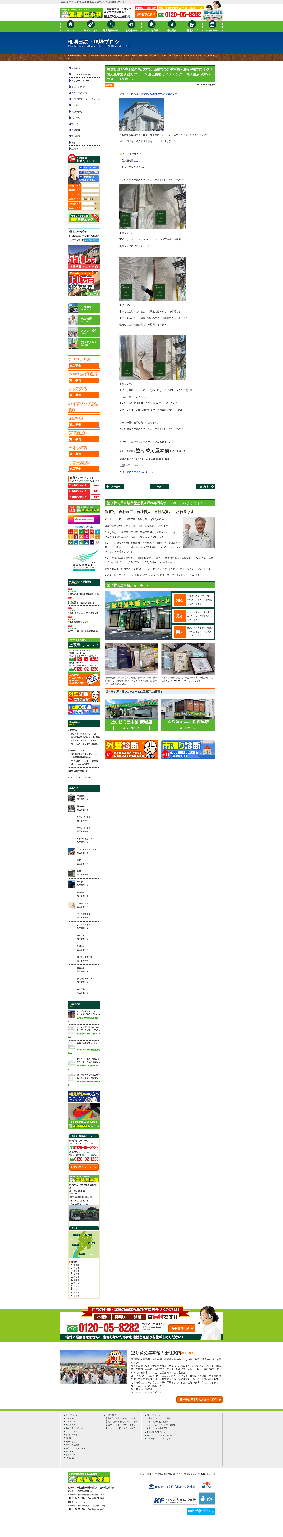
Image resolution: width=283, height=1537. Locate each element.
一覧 (159, 486)
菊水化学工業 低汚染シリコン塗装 (85, 737)
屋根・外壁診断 (72, 1445)
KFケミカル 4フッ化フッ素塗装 (84, 744)
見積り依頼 (77, 111)
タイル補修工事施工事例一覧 (83, 915)
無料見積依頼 (144, 14)
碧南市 (76, 1280)
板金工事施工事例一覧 (82, 969)
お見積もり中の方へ (74, 1428)
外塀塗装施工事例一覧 (82, 948)
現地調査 (75, 136)
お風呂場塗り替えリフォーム (85, 99)
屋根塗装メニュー (154, 1415)
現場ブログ (192, 30)
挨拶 (73, 142)
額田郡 (76, 1289)
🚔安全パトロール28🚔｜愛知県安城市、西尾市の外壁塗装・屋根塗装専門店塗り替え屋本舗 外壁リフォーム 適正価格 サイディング (84, 628)
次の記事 (115, 486)
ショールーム (212, 30)
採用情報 (70, 1438)
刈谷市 (76, 1271)
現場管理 (109, 85)
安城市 (76, 1265)
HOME (70, 30)
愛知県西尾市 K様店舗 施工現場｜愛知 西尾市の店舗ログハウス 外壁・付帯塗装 (84, 591)
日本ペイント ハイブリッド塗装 (84, 740)
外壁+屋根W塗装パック (79, 771)
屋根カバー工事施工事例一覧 (83, 829)
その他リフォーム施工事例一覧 (84, 905)
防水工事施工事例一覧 (82, 937)
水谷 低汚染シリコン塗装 (81, 754)
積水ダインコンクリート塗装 (159, 1435)
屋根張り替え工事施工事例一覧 (84, 959)
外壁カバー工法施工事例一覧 (83, 819)
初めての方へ (90, 30)
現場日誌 (70, 1458)
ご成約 (74, 105)
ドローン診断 (78, 86)
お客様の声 (131, 30)
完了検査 (75, 117)
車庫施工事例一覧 (82, 862)
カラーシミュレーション (76, 1448)
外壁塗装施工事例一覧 (82, 797)
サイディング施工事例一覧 (82, 883)
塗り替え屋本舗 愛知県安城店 (156, 94)
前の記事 (204, 486)
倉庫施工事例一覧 (82, 872)
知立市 (76, 1274)
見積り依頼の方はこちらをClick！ (137, 472)
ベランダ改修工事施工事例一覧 (84, 840)
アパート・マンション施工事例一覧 (86, 851)
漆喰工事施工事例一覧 (82, 991)
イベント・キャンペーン (83, 74)
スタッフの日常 (79, 93)
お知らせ (75, 68)
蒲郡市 (76, 1296)
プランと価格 (151, 30)
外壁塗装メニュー (114, 1415)
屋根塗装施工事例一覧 (82, 808)
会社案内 (171, 30)
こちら (139, 160)
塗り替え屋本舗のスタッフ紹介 (198, 1399)
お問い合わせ (71, 1435)
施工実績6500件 (111, 30)
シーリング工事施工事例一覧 (83, 926)
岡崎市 (76, 1277)
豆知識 (74, 148)
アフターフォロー (80, 80)
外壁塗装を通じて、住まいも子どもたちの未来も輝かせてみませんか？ (84, 610)
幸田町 (76, 1286)
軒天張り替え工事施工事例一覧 (84, 980)
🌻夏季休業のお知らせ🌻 (78, 619)
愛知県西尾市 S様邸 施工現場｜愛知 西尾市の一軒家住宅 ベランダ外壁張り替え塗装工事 (84, 600)
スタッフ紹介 (71, 1431)
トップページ (71, 1415)
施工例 (74, 124)
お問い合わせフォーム (84, 1167)
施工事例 (70, 1451)
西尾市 (76, 1268)
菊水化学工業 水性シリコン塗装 (84, 733)
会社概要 (70, 1418)
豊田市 (76, 1292)
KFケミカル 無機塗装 (80, 764)
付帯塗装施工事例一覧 (82, 894)
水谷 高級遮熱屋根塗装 (81, 757)
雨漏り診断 (70, 1441)
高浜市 (76, 1283)
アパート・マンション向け (80, 777)
